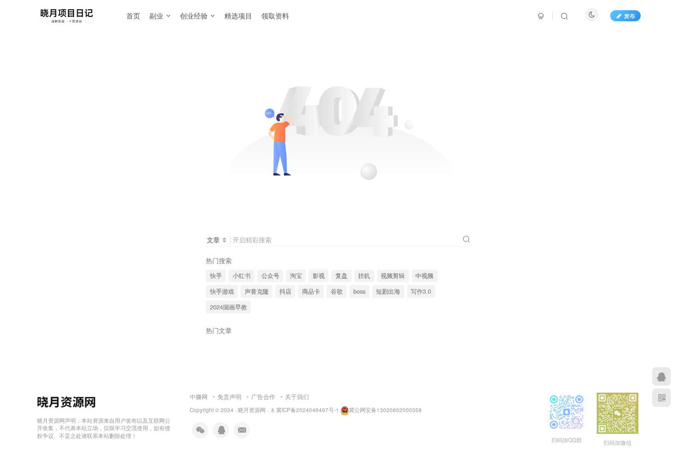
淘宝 (296, 275)
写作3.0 (421, 291)
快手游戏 (222, 291)
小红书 (242, 275)
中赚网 (199, 396)
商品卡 (311, 291)
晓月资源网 (252, 409)
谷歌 (337, 291)
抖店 (285, 291)
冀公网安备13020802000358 (385, 409)
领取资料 (275, 15)
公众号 (270, 275)
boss (359, 291)
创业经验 (194, 15)
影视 (319, 275)
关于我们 (297, 396)
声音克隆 (257, 291)
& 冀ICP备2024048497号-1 (305, 409)
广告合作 (263, 396)
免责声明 (229, 396)
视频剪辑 (393, 275)
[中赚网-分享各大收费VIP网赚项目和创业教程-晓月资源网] (66, 14)
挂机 (364, 275)
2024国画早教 (228, 307)
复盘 (341, 275)
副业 (156, 15)
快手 (216, 275)
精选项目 (238, 15)
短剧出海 (388, 291)
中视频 (424, 275)
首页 (133, 15)
